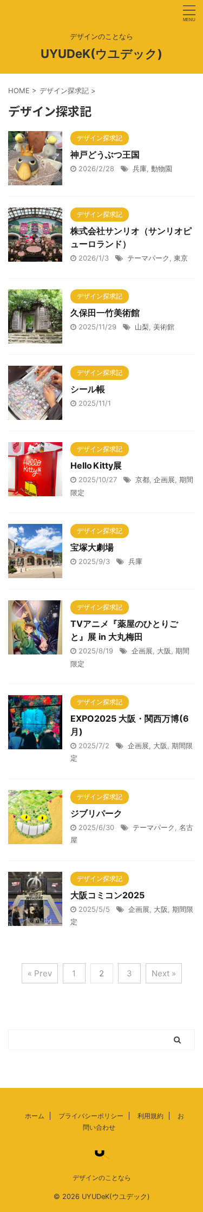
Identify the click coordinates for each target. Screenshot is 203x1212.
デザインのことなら (102, 1178)
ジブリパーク (96, 813)
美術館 (163, 326)
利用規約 (150, 1116)
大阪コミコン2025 (107, 895)
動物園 (161, 168)
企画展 (164, 479)
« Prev (40, 973)
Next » (164, 973)
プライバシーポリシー (90, 1116)
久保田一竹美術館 (105, 312)
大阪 (164, 650)
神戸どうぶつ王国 (105, 154)
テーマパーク (148, 258)
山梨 (142, 326)
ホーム (34, 1116)
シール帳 (87, 389)
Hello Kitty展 (96, 465)
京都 (142, 479)
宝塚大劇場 (92, 547)
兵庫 (140, 168)
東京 (181, 258)
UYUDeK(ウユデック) (101, 54)
